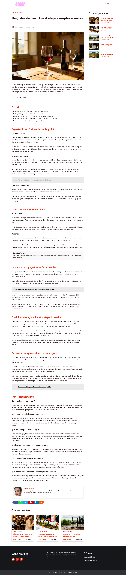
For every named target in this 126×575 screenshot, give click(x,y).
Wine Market (20, 553)
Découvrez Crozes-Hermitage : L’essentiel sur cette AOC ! (107, 54)
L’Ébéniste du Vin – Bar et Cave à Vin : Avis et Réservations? (107, 20)
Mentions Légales (89, 557)
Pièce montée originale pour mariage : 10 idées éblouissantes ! (107, 29)
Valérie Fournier (19, 27)
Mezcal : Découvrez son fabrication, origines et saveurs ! (107, 46)
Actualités (106, 4)
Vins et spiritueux (95, 4)
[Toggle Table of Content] (23, 97)
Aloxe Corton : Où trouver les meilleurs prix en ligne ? (107, 37)
